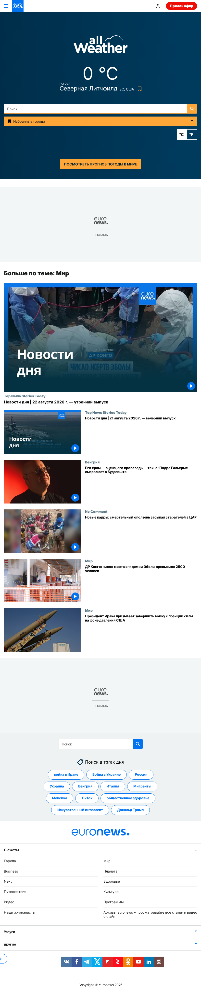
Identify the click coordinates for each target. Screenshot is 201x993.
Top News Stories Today (24, 396)
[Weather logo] (100, 45)
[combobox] (100, 109)
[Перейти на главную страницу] (18, 6)
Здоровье (111, 881)
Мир (89, 561)
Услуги (9, 932)
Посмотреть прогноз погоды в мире (100, 164)
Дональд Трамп (130, 810)
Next (8, 881)
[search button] (192, 109)
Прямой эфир (181, 6)
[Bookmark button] (138, 89)
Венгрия (92, 462)
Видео (9, 902)
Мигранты (142, 786)
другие (10, 944)
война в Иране (66, 774)
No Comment (96, 511)
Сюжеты (11, 850)
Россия (141, 774)
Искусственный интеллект (80, 810)
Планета (110, 871)
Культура (111, 891)
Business (11, 871)
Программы (113, 902)
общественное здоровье (128, 798)
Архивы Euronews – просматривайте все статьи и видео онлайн (150, 914)
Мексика (59, 798)
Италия (113, 786)
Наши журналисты (19, 912)
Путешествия (15, 891)
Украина (57, 786)
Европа (10, 861)
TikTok (86, 798)
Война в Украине (106, 774)
